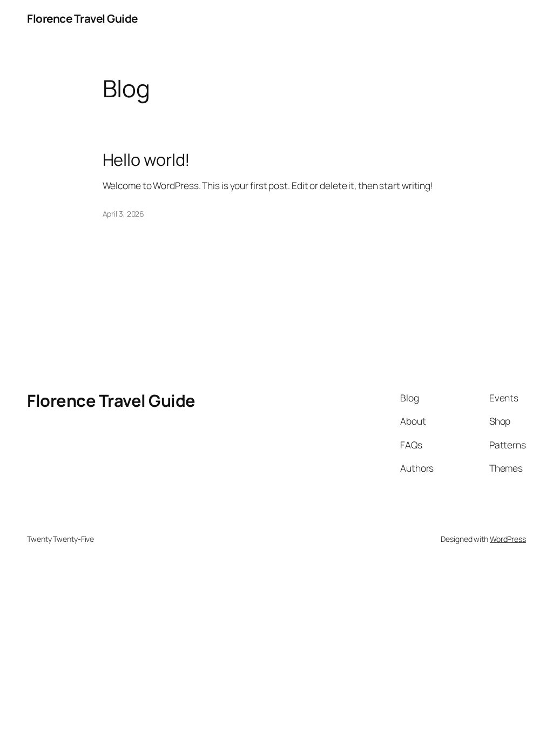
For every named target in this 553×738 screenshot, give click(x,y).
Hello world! (147, 159)
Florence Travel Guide (82, 18)
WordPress (508, 539)
